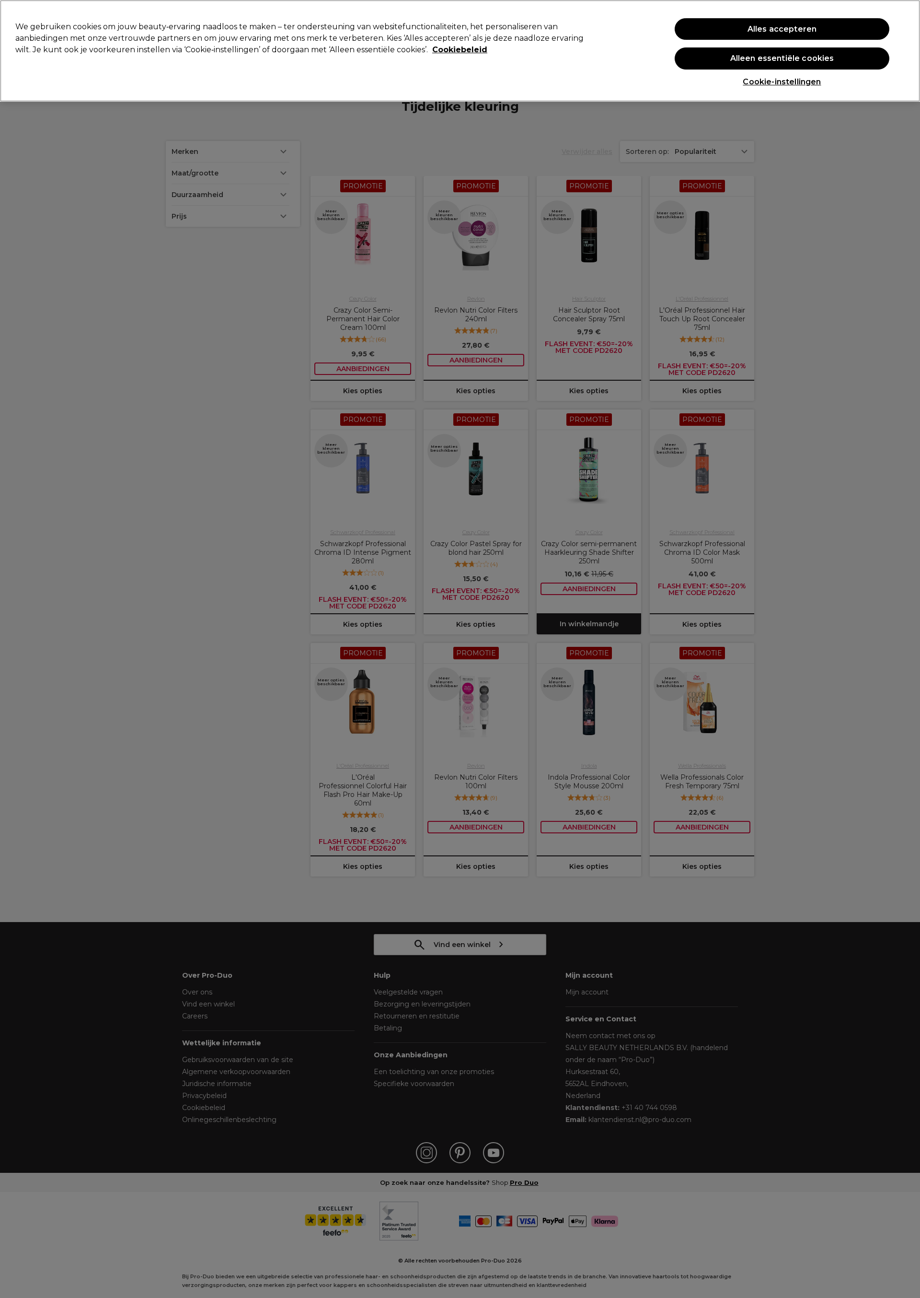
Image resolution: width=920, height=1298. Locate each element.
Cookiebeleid (459, 49)
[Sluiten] (904, 49)
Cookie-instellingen (782, 81)
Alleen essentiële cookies (782, 58)
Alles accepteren (782, 29)
